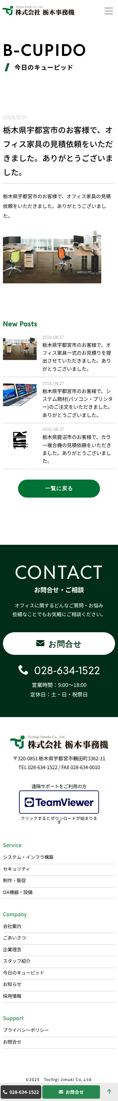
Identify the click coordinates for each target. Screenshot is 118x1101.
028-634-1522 (24, 1092)
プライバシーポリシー (26, 1029)
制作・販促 (14, 880)
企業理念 (12, 949)
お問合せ (75, 1092)
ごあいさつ (14, 937)
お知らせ (12, 983)
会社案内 (12, 925)
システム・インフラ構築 (28, 856)
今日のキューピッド (23, 972)
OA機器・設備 (17, 891)
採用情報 (12, 995)
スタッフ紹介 (16, 960)
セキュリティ (16, 868)
